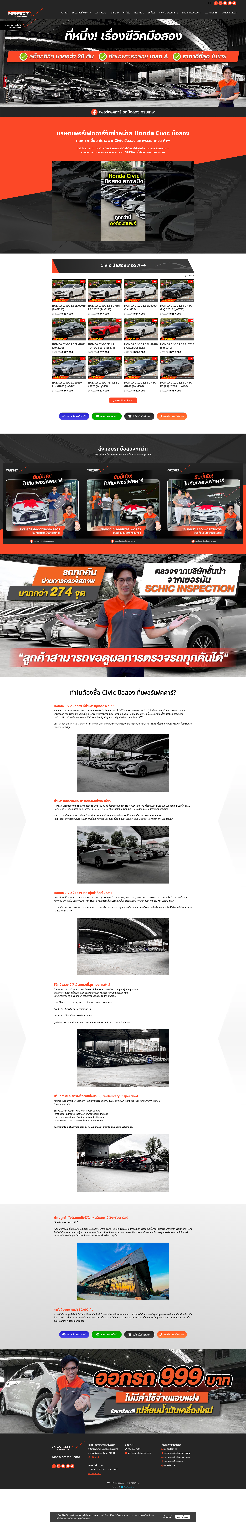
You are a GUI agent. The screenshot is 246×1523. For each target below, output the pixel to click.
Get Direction (94, 1457)
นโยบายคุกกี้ (85, 1518)
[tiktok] (234, 3)
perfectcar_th (170, 1449)
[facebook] (216, 3)
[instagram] (220, 3)
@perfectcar (170, 1465)
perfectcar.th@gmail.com (139, 1453)
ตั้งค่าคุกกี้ (167, 1517)
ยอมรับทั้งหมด (182, 1517)
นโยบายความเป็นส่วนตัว (68, 1518)
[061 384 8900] (172, 416)
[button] (210, 3)
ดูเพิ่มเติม (189, 275)
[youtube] (225, 3)
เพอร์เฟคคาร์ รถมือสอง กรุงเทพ (177, 1453)
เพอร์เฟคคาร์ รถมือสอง (173, 1461)
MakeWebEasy (129, 1487)
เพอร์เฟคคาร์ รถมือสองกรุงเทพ (177, 1457)
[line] (230, 3)
